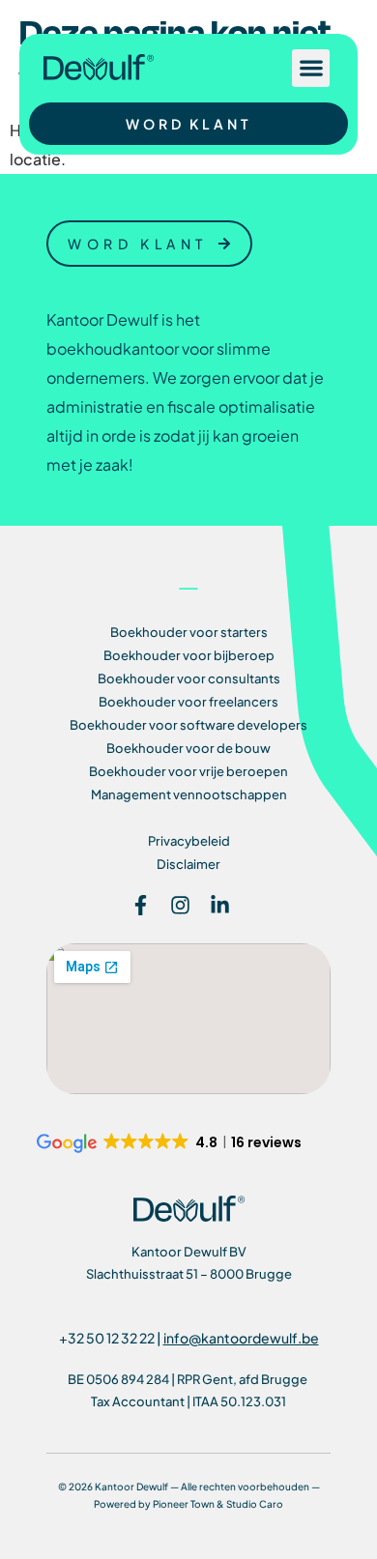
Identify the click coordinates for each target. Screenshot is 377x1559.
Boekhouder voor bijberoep (189, 655)
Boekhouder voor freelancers (188, 701)
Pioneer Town (184, 1504)
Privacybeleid (189, 841)
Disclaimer (188, 864)
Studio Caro (254, 1504)
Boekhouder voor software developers (188, 725)
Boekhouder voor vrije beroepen (188, 771)
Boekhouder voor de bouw (188, 748)
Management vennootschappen (189, 794)
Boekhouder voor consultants (189, 678)
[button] (311, 68)
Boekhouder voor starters (189, 632)
